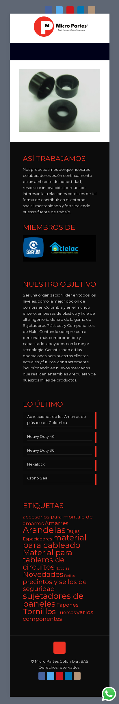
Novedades (43, 574)
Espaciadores (37, 539)
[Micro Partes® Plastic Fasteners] (61, 26)
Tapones (67, 605)
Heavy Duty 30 (41, 450)
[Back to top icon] (59, 648)
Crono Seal (37, 478)
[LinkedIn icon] (80, 10)
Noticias (62, 568)
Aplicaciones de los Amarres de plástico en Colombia (56, 419)
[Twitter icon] (59, 10)
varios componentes (58, 615)
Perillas (69, 576)
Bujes (72, 531)
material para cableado (55, 541)
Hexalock (36, 464)
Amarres (56, 523)
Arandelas (44, 530)
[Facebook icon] (48, 10)
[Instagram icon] (91, 10)
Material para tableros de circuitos (47, 560)
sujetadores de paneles (53, 600)
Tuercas (66, 612)
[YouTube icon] (69, 10)
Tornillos (39, 611)
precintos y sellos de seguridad (55, 585)
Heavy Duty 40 (41, 436)
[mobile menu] (102, 25)
